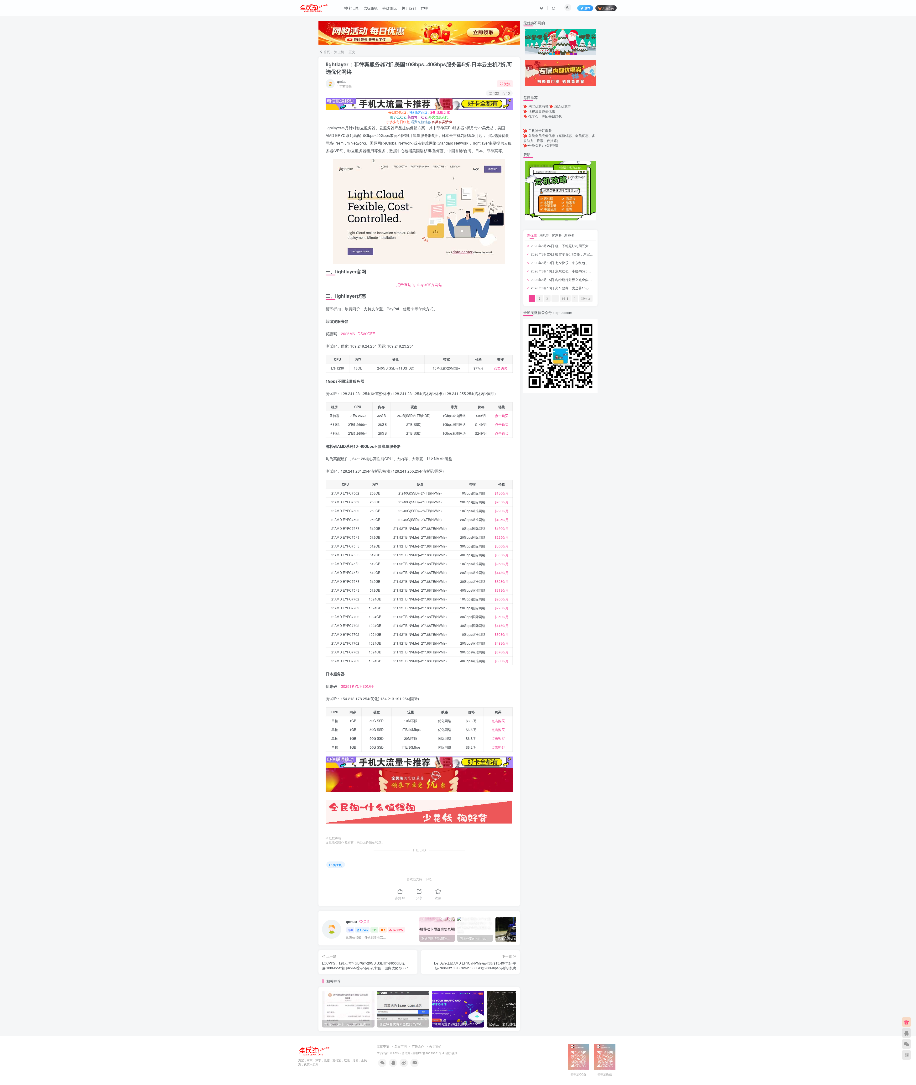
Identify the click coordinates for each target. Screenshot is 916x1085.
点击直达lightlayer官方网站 (419, 284)
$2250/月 (502, 537)
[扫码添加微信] (906, 1044)
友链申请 (383, 1046)
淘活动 (544, 235)
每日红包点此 (398, 112)
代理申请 (551, 145)
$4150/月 (502, 625)
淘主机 (339, 51)
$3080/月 (502, 634)
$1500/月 (502, 528)
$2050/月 (502, 502)
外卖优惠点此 (438, 117)
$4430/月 (502, 572)
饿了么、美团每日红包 (545, 116)
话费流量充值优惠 (541, 111)
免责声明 (400, 1046)
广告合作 (418, 1046)
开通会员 (608, 8)
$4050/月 (502, 519)
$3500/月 (502, 616)
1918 (565, 298)
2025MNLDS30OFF (358, 333)
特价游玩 (389, 7)
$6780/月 (502, 652)
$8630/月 (502, 660)
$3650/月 (502, 555)
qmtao (342, 81)
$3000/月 (502, 546)
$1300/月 (502, 493)
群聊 (424, 7)
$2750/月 (502, 607)
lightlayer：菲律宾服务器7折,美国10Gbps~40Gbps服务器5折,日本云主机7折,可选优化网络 (419, 67)
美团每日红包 (417, 117)
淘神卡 (569, 235)
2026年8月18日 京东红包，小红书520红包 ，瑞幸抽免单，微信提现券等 (585, 271)
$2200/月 (502, 510)
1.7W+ (364, 930)
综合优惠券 (562, 106)
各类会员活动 (442, 121)
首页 (326, 51)
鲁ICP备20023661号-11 (430, 1053)
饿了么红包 (398, 117)
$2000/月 (502, 599)
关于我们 (408, 7)
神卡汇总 (351, 7)
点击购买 (500, 368)
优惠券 (557, 235)
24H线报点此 (440, 112)
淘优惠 (532, 235)
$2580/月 (502, 563)
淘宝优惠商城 (538, 106)
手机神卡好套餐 (540, 130)
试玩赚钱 (370, 7)
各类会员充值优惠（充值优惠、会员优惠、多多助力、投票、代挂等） (559, 138)
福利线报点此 (419, 112)
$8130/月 (502, 590)
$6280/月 (502, 581)
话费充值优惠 (421, 121)
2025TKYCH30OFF (358, 686)
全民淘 (406, 1053)
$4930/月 (502, 643)
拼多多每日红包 (398, 121)
